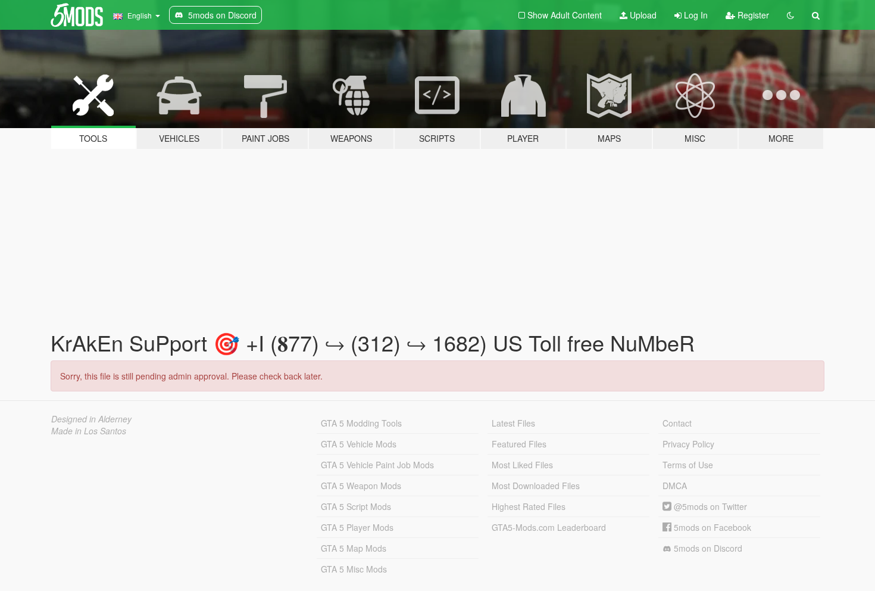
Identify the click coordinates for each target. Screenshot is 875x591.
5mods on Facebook (711, 527)
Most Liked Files (522, 465)
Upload (642, 15)
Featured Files (519, 444)
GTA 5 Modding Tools (361, 423)
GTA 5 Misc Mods (354, 569)
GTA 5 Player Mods (357, 527)
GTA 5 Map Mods (353, 548)
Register (752, 15)
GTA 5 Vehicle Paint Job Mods (377, 465)
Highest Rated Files (528, 506)
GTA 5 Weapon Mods (361, 486)
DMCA (674, 486)
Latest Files (513, 423)
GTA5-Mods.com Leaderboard (549, 527)
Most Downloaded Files (536, 486)
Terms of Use (687, 465)
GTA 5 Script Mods (356, 506)
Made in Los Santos (88, 431)
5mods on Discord (706, 548)
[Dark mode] (790, 15)
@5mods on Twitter (709, 506)
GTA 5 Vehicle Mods (358, 444)
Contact (677, 423)
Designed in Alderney (91, 419)
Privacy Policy (688, 444)
